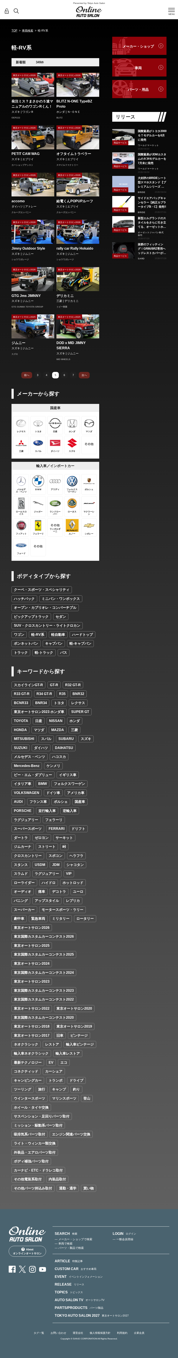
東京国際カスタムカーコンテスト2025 (44, 954)
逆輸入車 (70, 811)
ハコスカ (59, 757)
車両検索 (27, 30)
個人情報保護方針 (100, 1333)
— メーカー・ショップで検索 (73, 1239)
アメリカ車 (75, 793)
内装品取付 (57, 1179)
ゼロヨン (42, 838)
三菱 (74, 730)
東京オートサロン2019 (74, 1026)
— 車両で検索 (64, 1243)
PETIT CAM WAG (26, 154)
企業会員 (139, 1333)
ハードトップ (82, 634)
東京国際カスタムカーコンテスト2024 (44, 972)
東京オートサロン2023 (31, 981)
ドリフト (78, 828)
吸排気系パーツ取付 (29, 1134)
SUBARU (66, 739)
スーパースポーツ (28, 828)
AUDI (18, 801)
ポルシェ (61, 801)
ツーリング (22, 1089)
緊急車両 (38, 918)
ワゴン (19, 634)
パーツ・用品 (138, 89)
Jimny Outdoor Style (28, 248)
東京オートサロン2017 (31, 1035)
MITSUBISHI (24, 739)
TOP (14, 30)
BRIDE (141, 192)
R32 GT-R (73, 685)
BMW (42, 784)
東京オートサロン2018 (31, 1026)
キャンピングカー (28, 1080)
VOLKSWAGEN (26, 793)
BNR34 (41, 703)
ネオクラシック (26, 1044)
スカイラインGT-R (28, 685)
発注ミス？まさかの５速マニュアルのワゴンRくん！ (32, 103)
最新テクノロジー (28, 1062)
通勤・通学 (67, 1188)
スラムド (21, 873)
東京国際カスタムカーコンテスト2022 (44, 999)
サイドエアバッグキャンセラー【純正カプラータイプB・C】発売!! (152, 202)
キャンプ (59, 1089)
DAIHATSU (64, 748)
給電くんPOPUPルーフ (74, 201)
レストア (52, 1044)
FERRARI (56, 828)
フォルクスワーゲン (69, 784)
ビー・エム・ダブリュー (33, 775)
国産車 (80, 801)
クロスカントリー (28, 856)
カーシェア (54, 1071)
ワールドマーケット (148, 145)
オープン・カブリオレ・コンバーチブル (45, 607)
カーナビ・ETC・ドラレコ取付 (38, 1170)
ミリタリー (60, 918)
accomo (18, 201)
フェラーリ (54, 820)
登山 (86, 1098)
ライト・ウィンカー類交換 (35, 1143)
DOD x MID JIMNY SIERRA (71, 345)
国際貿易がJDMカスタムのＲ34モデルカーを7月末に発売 (152, 159)
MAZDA (57, 730)
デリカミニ (65, 296)
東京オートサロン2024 (31, 963)
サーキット (64, 838)
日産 (38, 721)
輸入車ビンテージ (80, 1044)
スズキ (86, 739)
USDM (40, 865)
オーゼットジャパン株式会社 (151, 233)
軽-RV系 (37, 634)
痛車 (41, 891)
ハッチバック (24, 599)
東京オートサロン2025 (31, 945)
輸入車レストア (68, 1053)
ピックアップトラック (31, 616)
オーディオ (22, 891)
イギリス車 (67, 775)
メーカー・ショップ (138, 46)
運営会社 (78, 1333)
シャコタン (75, 865)
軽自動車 (58, 634)
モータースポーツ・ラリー (62, 910)
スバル (46, 739)
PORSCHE (22, 811)
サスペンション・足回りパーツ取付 (41, 1116)
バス (63, 652)
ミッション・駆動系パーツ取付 (38, 1125)
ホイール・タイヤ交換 (31, 1107)
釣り (76, 1089)
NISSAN (56, 721)
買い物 (88, 1188)
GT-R (54, 685)
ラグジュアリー (26, 820)
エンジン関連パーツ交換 (71, 1134)
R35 (62, 694)
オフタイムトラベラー (73, 154)
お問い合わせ (58, 1333)
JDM (55, 865)
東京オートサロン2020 (74, 1008)
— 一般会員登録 (123, 1239)
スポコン (56, 856)
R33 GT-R (22, 694)
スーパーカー (24, 910)
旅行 (41, 1089)
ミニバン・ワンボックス (61, 599)
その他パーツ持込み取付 (33, 1188)
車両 (138, 68)
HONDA (20, 730)
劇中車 (19, 918)
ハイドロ (49, 883)
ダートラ (21, 838)
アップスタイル (47, 900)
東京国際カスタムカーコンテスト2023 (44, 990)
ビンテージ (79, 1035)
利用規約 (122, 1333)
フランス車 (38, 801)
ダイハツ (41, 748)
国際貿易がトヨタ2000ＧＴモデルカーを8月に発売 (152, 135)
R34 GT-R (44, 694)
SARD (141, 258)
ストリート (47, 846)
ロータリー (85, 918)
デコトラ (59, 891)
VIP (69, 873)
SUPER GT (80, 712)
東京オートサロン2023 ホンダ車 (39, 712)
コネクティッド (26, 1071)
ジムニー (18, 343)
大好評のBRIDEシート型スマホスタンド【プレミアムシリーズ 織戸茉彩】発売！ (152, 182)
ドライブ (76, 1080)
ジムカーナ (22, 846)
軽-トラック (44, 652)
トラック (21, 652)
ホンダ (74, 721)
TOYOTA (21, 721)
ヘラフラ (76, 856)
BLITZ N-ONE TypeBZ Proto (74, 103)
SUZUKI (20, 748)
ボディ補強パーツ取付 (31, 1161)
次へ (84, 375)
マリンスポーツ (64, 1098)
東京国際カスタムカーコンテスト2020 (44, 1017)
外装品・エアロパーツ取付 (35, 1152)
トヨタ (59, 703)
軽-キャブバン (80, 643)
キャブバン (54, 643)
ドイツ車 (53, 793)
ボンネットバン (26, 643)
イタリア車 (22, 784)
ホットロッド (73, 883)
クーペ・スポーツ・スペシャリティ (41, 589)
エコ (63, 1062)
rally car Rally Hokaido (74, 248)
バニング (21, 900)
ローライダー (24, 883)
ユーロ (78, 891)
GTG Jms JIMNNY (26, 296)
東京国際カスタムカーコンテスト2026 (44, 936)
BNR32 (78, 694)
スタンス (21, 865)
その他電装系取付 (28, 1179)
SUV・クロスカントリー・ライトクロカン (47, 625)
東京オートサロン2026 (31, 927)
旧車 (59, 1035)
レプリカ (73, 900)
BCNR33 (21, 703)
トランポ (56, 1080)
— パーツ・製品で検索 (69, 1247)
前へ (26, 375)
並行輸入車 (47, 811)
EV (51, 1062)
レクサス (78, 703)
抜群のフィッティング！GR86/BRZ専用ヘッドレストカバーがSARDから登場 (152, 249)
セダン (61, 616)
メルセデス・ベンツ (29, 757)
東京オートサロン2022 (31, 1008)
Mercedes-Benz (27, 766)
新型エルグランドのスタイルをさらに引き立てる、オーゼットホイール (152, 223)
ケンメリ (53, 766)
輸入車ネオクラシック (31, 1053)
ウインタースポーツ (29, 1098)
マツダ (39, 730)
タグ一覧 (39, 1333)
